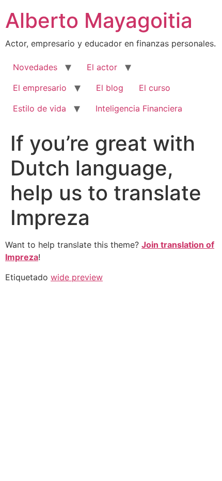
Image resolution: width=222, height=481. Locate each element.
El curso (154, 88)
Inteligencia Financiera (139, 108)
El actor (102, 67)
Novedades (35, 67)
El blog (109, 88)
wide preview (77, 277)
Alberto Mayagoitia (99, 20)
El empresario (40, 88)
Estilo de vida (39, 108)
